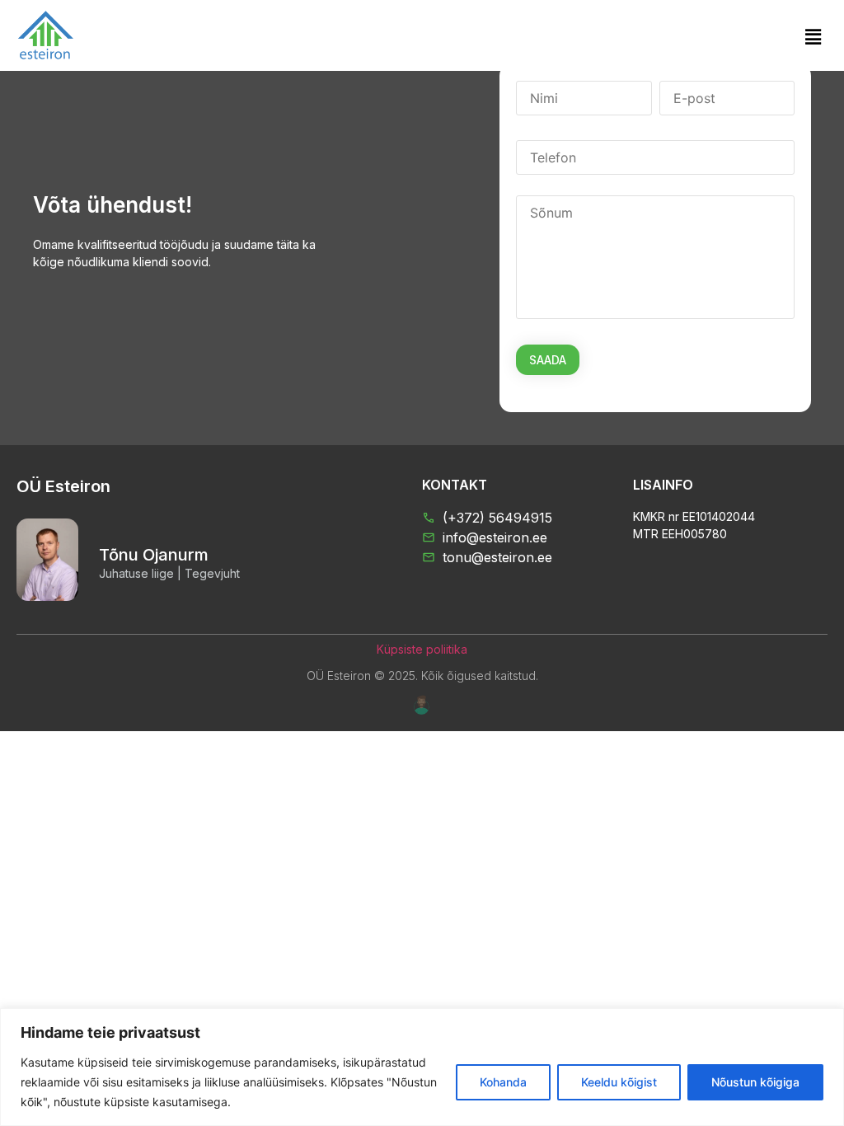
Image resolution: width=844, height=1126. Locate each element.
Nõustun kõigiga (755, 1082)
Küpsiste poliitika (422, 649)
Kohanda (503, 1082)
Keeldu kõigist (619, 1082)
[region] (422, 1067)
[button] (813, 36)
